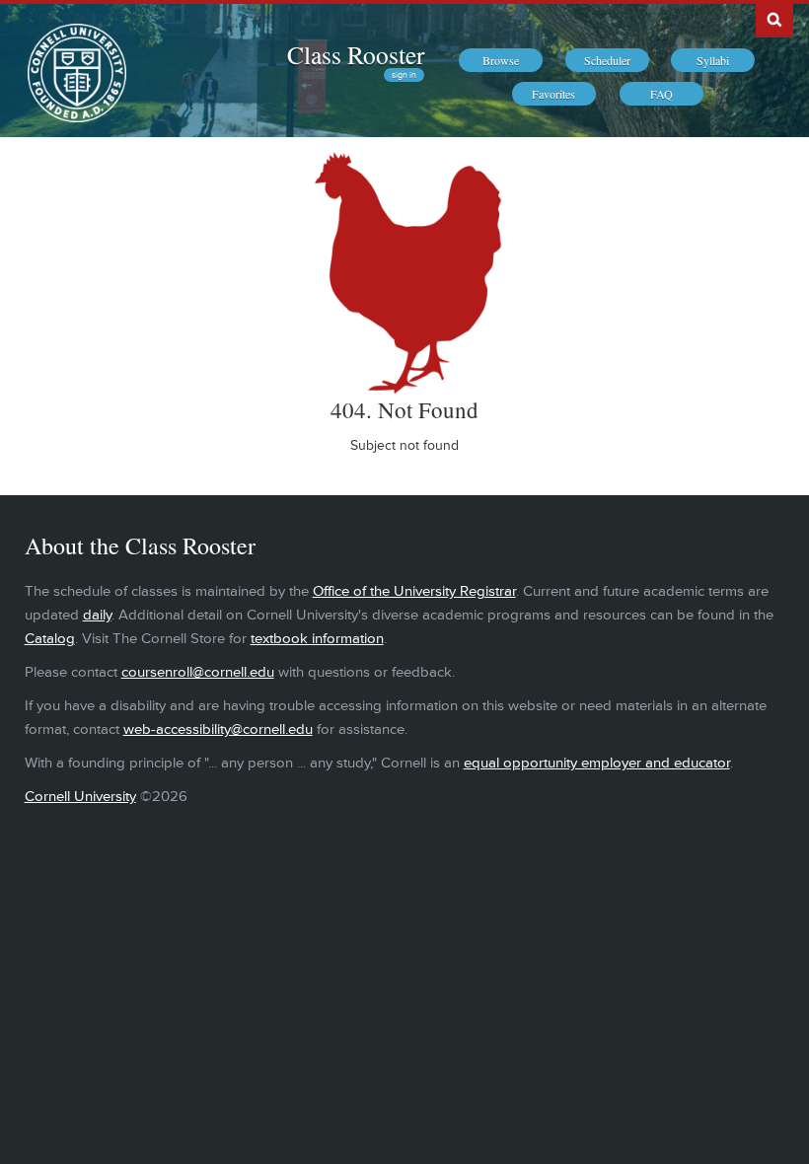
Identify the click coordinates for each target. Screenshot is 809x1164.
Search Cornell (774, 18)
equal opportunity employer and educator (597, 763)
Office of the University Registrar (414, 591)
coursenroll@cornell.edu (197, 672)
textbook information (317, 638)
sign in (404, 75)
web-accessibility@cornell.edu (218, 729)
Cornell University (80, 796)
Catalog (50, 638)
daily (97, 615)
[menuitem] (501, 60)
